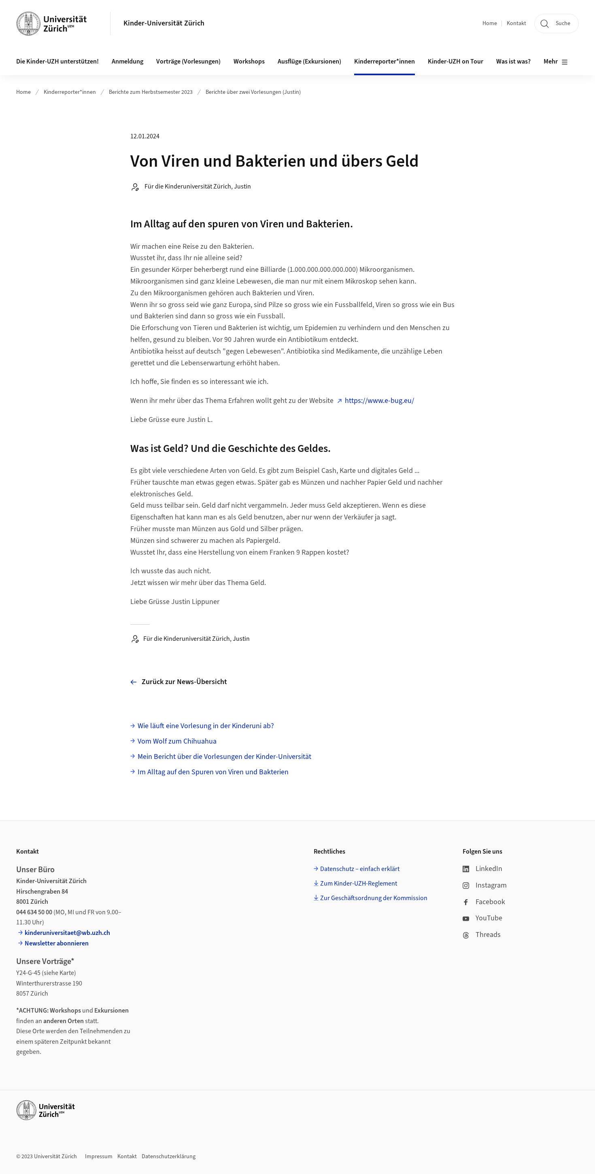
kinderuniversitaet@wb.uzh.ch (67, 932)
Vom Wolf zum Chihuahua (177, 741)
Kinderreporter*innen (70, 92)
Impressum (99, 1157)
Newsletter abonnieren (57, 943)
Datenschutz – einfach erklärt (360, 869)
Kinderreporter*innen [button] (384, 61)
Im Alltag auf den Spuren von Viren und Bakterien (213, 772)
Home (489, 23)
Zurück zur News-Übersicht (184, 682)
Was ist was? (513, 61)
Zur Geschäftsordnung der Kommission (373, 898)
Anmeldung (127, 61)
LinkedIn (489, 869)
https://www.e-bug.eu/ (379, 401)
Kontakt (516, 23)
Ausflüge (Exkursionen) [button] (309, 61)
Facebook (490, 902)
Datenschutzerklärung (169, 1157)
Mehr (551, 61)
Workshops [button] (249, 61)
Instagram (491, 885)
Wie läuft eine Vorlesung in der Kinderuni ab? (206, 726)
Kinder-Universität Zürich (163, 23)
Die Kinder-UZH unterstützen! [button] (57, 61)
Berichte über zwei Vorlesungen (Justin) (253, 92)
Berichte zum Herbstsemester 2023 (151, 92)
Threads (488, 935)
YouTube (489, 918)
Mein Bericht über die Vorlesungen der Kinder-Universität (224, 757)
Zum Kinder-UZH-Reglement (358, 883)
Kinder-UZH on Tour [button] (455, 61)
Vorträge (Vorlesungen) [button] (188, 61)
